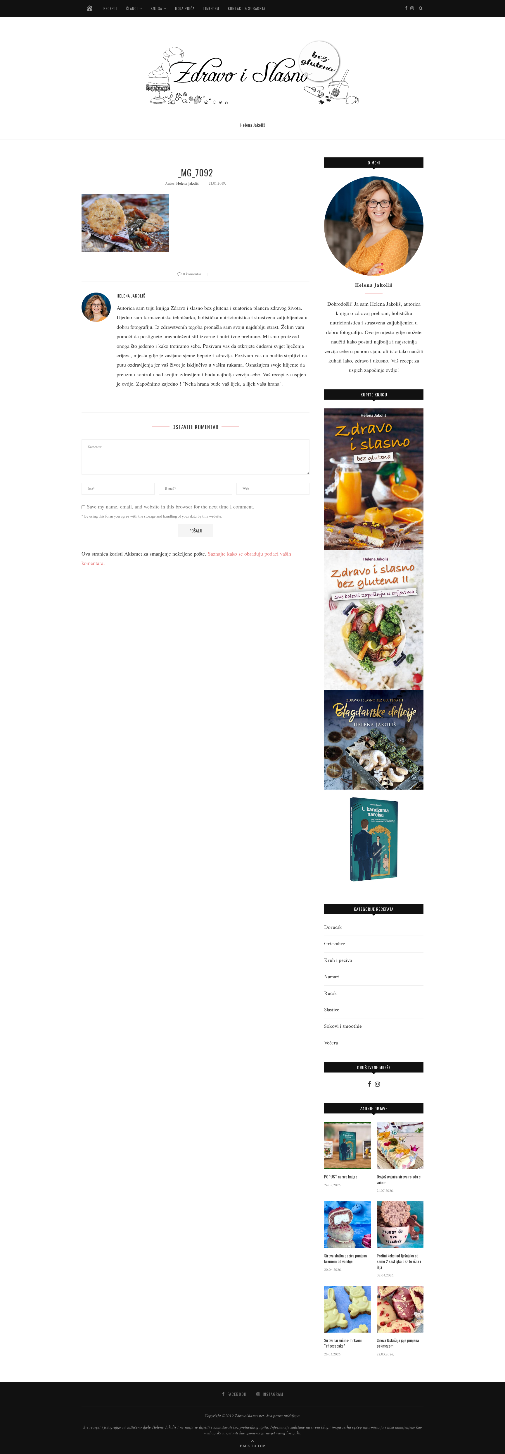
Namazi (332, 976)
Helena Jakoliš (187, 183)
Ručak (330, 993)
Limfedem (211, 8)
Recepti (110, 8)
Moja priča (185, 8)
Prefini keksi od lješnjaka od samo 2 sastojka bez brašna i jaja (399, 1261)
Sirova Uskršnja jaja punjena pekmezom (398, 1343)
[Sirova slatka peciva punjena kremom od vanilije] (347, 1224)
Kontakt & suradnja (246, 8)
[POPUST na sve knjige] (347, 1145)
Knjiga (156, 8)
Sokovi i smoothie (343, 1026)
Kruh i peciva (338, 960)
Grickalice (334, 943)
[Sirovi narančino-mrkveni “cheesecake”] (347, 1309)
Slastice (331, 1009)
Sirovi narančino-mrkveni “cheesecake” (343, 1343)
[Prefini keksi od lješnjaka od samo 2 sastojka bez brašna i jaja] (400, 1224)
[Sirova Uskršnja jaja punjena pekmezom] (400, 1309)
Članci (132, 8)
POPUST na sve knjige (340, 1177)
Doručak (333, 927)
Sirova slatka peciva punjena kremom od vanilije (345, 1258)
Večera (331, 1042)
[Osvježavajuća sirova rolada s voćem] (400, 1145)
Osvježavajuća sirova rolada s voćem (399, 1179)
